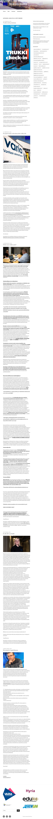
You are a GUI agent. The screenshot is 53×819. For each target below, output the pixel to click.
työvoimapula (44, 93)
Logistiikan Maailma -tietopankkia (22, 338)
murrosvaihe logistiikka (38, 77)
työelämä (39, 90)
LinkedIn (4, 776)
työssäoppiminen (37, 93)
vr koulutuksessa (42, 95)
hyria (40, 64)
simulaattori (43, 84)
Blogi (8, 11)
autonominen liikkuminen (38, 56)
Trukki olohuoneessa (9, 23)
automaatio (36, 54)
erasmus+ (36, 62)
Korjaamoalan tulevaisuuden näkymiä (14, 133)
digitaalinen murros (37, 58)
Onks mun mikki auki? (9, 245)
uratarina (36, 95)
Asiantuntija (36, 51)
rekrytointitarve (37, 84)
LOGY (11, 339)
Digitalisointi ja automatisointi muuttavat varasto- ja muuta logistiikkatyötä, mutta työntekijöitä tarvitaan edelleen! (41, 42)
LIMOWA (17, 339)
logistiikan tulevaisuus (38, 69)
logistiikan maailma (37, 67)
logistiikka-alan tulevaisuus (39, 75)
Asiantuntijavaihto (43, 51)
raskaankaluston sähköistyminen (21, 212)
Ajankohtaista (19, 11)
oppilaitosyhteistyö (37, 82)
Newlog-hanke (18, 4)
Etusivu (4, 11)
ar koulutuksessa (45, 49)
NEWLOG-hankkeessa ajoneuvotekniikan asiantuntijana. (14, 237)
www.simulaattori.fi (7, 777)
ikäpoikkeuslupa (46, 64)
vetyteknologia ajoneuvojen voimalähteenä (13, 214)
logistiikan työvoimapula (38, 71)
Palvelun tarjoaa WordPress (27, 816)
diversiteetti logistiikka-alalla (39, 60)
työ (35, 90)
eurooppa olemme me (43, 62)
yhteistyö (36, 97)
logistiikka (46, 71)
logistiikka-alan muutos (38, 73)
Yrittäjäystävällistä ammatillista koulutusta (20, 437)
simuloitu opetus (37, 86)
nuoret (45, 77)
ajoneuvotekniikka (37, 49)
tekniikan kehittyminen (38, 88)
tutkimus (45, 88)
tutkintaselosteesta (7, 683)
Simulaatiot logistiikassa (10, 650)
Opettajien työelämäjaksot (38, 80)
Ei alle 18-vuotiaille (8, 533)
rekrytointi (44, 82)
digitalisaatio (44, 58)
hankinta (36, 64)
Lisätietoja (13, 11)
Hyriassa (4, 76)
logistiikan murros (45, 67)
